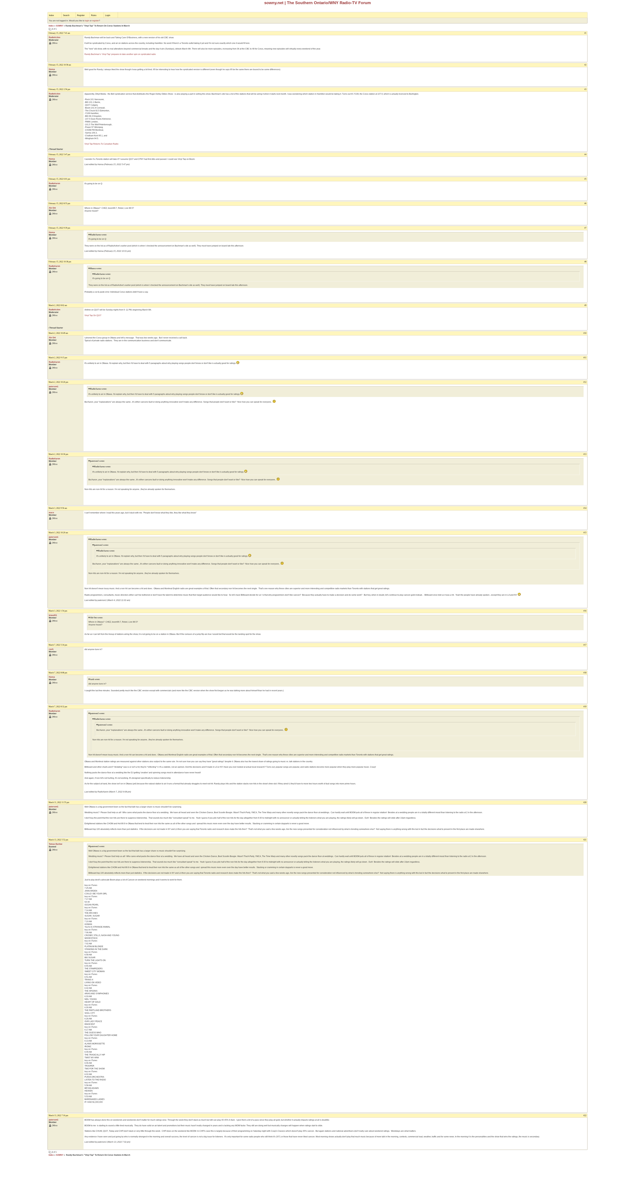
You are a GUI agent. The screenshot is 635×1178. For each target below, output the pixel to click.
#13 (584, 454)
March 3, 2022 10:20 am (58, 532)
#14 (584, 508)
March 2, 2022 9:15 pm (58, 357)
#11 (584, 357)
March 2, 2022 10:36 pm (58, 454)
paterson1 (53, 386)
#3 (585, 89)
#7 (585, 228)
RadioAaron (54, 183)
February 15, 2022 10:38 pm (60, 262)
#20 (584, 802)
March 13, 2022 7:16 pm (58, 1115)
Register (81, 15)
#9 (585, 305)
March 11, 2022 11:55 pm (59, 802)
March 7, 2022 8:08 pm (58, 673)
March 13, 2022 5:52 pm (58, 840)
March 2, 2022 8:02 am (58, 305)
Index (51, 15)
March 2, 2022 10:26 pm (58, 382)
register (95, 21)
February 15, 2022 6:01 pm (59, 179)
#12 (584, 382)
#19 (584, 706)
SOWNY (59, 26)
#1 (585, 33)
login (87, 21)
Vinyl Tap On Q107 (93, 315)
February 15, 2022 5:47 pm (59, 154)
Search (66, 15)
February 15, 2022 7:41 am (59, 33)
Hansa (52, 69)
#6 (585, 203)
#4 (585, 154)
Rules (93, 15)
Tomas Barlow (55, 844)
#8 (585, 262)
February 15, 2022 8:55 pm (59, 203)
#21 (584, 840)
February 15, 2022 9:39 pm (59, 228)
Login (107, 15)
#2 (585, 65)
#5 (585, 179)
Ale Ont (52, 208)
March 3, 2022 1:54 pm (58, 611)
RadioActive (54, 37)
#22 (584, 1115)
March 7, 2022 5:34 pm (58, 645)
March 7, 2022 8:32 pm (58, 706)
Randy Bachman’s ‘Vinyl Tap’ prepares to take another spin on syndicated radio (120, 54)
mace (51, 512)
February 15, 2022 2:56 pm (59, 89)
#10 (584, 333)
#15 (584, 532)
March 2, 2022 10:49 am (58, 333)
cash (51, 649)
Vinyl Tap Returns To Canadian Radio (101, 144)
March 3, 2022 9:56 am (58, 508)
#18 (584, 673)
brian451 (53, 615)
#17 (584, 645)
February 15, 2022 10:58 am (60, 65)
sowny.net (273, 2)
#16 (584, 611)
